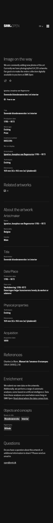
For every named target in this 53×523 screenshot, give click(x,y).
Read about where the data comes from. (30, 398)
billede (7, 428)
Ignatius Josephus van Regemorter (19, 154)
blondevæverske (11, 419)
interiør (25, 419)
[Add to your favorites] (11, 81)
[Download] (6, 81)
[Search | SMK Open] (11, 26)
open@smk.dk (10, 462)
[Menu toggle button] (47, 26)
